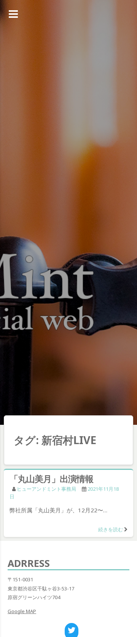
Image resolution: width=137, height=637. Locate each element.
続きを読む (110, 529)
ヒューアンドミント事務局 (46, 488)
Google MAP (22, 611)
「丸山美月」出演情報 (51, 479)
